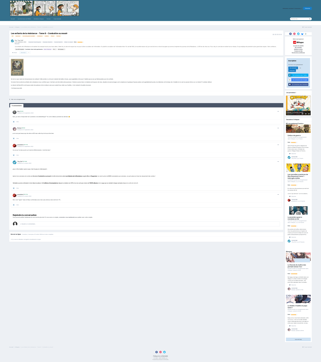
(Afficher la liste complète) (46, 234)
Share (15, 52)
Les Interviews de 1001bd (24, 19)
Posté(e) (25, 113)
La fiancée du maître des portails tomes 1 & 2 (297, 266)
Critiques (293, 138)
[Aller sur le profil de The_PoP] (12, 41)
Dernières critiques (39, 19)
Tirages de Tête (298, 51)
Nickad (19, 128)
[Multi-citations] (14, 122)
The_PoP (20, 40)
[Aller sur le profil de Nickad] (14, 129)
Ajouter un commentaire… (29, 224)
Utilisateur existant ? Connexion (292, 8)
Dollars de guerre (294, 135)
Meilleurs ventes (298, 49)
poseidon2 (20, 144)
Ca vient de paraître (298, 45)
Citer (17, 121)
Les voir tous (298, 339)
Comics (300, 123)
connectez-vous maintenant (66, 217)
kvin (18, 111)
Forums (48, 19)
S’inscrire (307, 8)
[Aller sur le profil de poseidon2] (14, 145)
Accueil (13, 19)
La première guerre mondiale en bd (295, 218)
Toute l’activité (57, 19)
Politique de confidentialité (160, 356)
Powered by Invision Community (160, 359)
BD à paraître (298, 47)
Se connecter (293, 68)
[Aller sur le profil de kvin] (14, 112)
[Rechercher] (310, 19)
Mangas (289, 251)
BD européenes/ (292, 123)
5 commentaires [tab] (17, 105)
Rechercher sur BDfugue (298, 52)
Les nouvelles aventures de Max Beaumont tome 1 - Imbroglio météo (298, 176)
